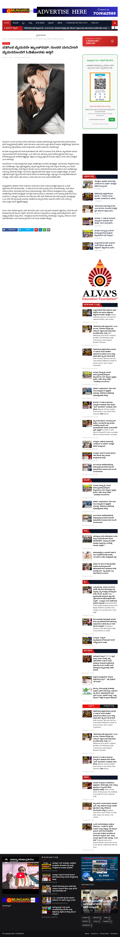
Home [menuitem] (6, 23)
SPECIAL (86, 922)
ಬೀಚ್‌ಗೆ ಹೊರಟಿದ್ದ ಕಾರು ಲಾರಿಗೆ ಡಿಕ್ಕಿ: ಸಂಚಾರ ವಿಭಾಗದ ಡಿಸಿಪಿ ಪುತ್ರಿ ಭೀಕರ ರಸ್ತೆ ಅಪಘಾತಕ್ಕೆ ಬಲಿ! (64, 888)
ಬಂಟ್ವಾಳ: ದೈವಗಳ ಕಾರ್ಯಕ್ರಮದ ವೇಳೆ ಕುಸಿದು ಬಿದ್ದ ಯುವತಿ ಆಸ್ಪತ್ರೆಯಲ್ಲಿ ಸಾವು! (104, 455)
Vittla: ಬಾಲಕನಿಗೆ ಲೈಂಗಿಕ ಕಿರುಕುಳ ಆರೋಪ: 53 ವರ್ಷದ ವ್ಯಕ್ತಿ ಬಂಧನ (63, 899)
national (10, 39)
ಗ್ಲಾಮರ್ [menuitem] (51, 23)
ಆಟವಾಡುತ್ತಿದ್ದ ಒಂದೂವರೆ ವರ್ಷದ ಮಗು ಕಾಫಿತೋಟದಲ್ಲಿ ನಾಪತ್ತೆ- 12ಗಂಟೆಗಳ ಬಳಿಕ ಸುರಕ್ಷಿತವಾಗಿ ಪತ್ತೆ (104, 555)
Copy (112, 119)
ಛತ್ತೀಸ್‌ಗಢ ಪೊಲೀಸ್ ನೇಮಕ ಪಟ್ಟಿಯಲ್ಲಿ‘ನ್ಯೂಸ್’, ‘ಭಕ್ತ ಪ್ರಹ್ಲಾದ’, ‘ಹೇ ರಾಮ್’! (104, 679)
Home (4, 39)
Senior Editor (8, 57)
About (87, 934)
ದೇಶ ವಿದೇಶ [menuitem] (40, 23)
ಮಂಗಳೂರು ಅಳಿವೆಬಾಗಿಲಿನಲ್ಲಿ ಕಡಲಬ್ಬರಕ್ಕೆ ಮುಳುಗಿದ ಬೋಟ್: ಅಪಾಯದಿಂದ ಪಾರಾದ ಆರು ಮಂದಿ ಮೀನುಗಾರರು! (104, 468)
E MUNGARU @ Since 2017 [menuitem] (77, 23)
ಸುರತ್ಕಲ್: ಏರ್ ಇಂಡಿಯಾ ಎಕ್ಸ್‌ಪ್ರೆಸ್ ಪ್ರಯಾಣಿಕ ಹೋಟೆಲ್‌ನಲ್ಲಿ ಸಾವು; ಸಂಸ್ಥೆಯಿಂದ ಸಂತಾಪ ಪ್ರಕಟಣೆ (64, 865)
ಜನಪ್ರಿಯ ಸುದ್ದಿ (109, 706)
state (107, 918)
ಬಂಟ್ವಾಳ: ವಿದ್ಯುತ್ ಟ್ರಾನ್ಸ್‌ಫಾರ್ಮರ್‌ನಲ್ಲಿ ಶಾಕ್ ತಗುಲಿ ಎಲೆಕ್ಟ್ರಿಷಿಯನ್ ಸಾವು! (104, 640)
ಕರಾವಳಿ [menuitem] (15, 23)
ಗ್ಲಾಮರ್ (91, 706)
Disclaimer (114, 934)
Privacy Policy (104, 934)
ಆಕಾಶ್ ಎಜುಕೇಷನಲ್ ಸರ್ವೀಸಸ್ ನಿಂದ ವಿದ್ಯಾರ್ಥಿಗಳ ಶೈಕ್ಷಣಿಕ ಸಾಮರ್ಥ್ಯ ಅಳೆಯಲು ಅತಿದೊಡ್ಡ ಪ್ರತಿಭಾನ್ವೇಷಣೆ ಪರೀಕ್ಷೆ (104, 392)
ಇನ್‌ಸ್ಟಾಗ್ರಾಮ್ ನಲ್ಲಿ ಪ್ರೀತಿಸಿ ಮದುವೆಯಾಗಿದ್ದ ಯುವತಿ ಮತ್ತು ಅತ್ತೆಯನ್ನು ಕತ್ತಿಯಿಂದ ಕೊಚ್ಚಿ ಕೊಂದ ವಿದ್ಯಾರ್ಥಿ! (64, 911)
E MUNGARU (19, 934)
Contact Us (94, 934)
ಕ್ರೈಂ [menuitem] (23, 23)
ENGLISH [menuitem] (95, 23)
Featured (107, 922)
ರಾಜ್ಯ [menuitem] (30, 23)
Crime (97, 922)
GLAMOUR (87, 926)
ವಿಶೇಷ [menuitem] (59, 23)
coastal (86, 918)
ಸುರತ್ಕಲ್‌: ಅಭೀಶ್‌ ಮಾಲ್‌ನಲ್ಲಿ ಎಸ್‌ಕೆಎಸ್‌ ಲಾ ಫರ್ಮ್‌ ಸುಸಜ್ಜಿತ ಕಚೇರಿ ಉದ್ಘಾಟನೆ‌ (105, 184)
